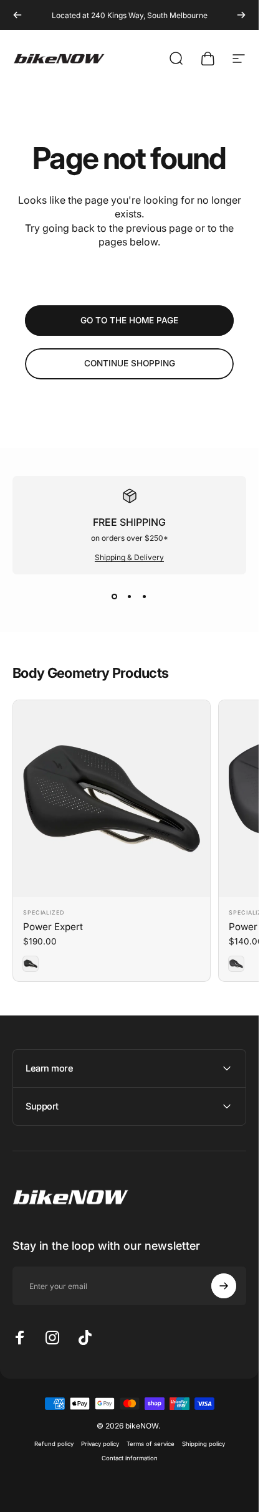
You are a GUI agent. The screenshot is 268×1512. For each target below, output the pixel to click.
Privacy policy (100, 1443)
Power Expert (53, 927)
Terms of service (151, 1443)
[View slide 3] (144, 596)
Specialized (44, 912)
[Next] (241, 15)
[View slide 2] (129, 596)
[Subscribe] (223, 1285)
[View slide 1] (114, 596)
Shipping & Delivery (129, 557)
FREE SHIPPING (129, 522)
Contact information (130, 1458)
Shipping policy (203, 1443)
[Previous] (17, 15)
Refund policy (54, 1443)
